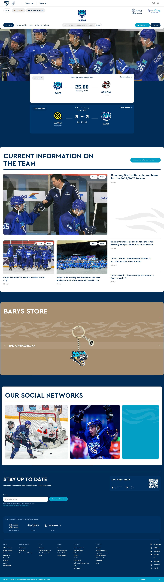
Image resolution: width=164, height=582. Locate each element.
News (59, 548)
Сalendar (22, 548)
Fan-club (6, 558)
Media (37, 25)
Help (97, 563)
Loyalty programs (102, 553)
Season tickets (101, 550)
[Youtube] (158, 3)
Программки (62, 555)
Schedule (77, 553)
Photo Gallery (62, 550)
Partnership (7, 565)
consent (5, 505)
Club (5, 544)
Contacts (6, 555)
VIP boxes (99, 560)
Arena (5, 563)
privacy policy (45, 579)
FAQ (75, 565)
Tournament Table (25, 553)
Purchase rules (101, 555)
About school (78, 548)
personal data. (24, 505)
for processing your (14, 505)
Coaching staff (44, 553)
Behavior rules (100, 558)
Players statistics (45, 550)
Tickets (98, 544)
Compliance (45, 25)
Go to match (125, 77)
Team (31, 25)
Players (41, 548)
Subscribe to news (58, 499)
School (77, 544)
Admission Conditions (81, 563)
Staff (40, 555)
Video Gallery (62, 553)
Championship (22, 25)
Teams (76, 555)
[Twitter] (153, 3)
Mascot (6, 560)
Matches (22, 550)
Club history (7, 548)
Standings (77, 560)
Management (7, 550)
